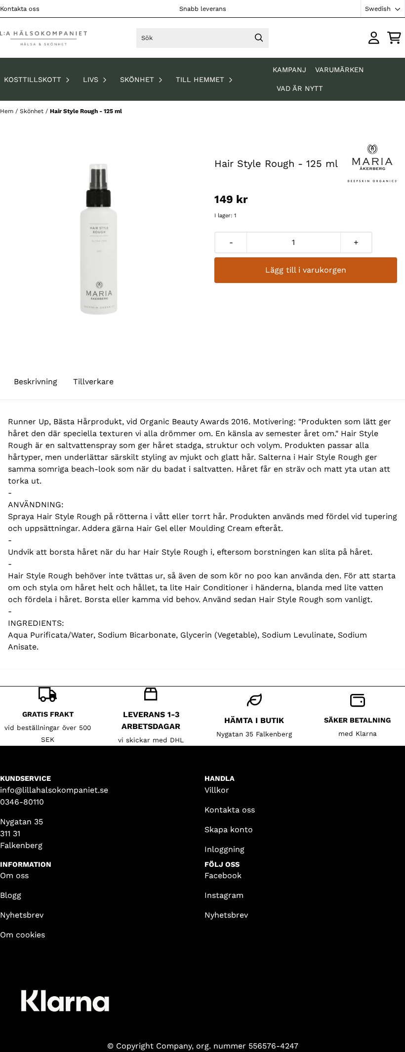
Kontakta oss (20, 8)
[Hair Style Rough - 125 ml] (99, 239)
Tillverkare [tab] (93, 381)
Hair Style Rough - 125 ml (86, 111)
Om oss (14, 875)
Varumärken (339, 70)
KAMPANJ (291, 70)
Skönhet (32, 111)
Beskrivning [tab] (35, 381)
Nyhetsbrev (21, 915)
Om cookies (22, 934)
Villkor (216, 790)
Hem (7, 111)
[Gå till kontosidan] (373, 38)
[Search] (259, 38)
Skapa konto (228, 829)
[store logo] (43, 37)
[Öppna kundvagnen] (394, 38)
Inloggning (224, 849)
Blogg (10, 895)
